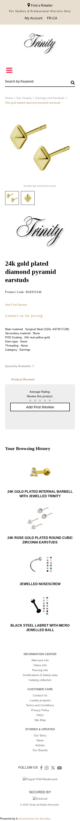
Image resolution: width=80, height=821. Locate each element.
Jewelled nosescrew (40, 584)
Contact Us (40, 695)
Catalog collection (40, 680)
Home (9, 98)
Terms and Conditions (40, 705)
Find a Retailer (41, 5)
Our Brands (40, 750)
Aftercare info (40, 660)
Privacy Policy (40, 710)
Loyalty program (40, 700)
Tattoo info (40, 665)
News (40, 740)
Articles (40, 745)
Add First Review (16, 304)
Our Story (40, 735)
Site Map (40, 720)
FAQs (40, 715)
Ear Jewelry (24, 98)
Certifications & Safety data (40, 675)
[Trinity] (40, 44)
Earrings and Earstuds (49, 98)
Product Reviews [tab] (23, 379)
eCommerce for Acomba (34, 818)
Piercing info (40, 670)
